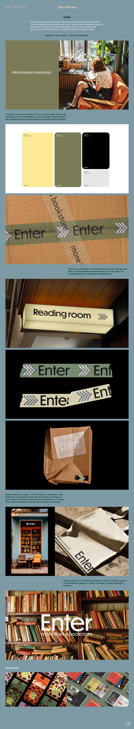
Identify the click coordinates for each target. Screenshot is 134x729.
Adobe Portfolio (70, 719)
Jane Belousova (67, 7)
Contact (23, 7)
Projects (15, 7)
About (7, 7)
